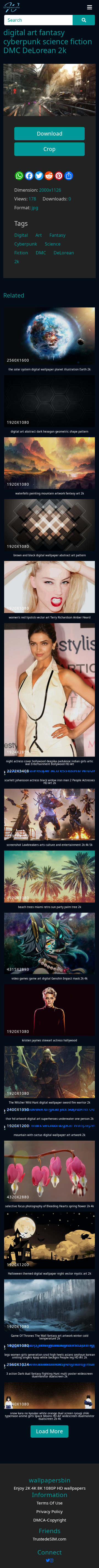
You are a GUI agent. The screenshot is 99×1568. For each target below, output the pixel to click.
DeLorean (64, 253)
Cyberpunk (25, 244)
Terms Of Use (50, 1503)
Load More (49, 1431)
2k (16, 261)
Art (38, 235)
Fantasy (57, 235)
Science (53, 244)
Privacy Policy (49, 1511)
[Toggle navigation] (90, 7)
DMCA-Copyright (49, 1520)
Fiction (21, 253)
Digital (21, 235)
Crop (49, 149)
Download (49, 133)
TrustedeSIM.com (49, 1539)
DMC (41, 253)
